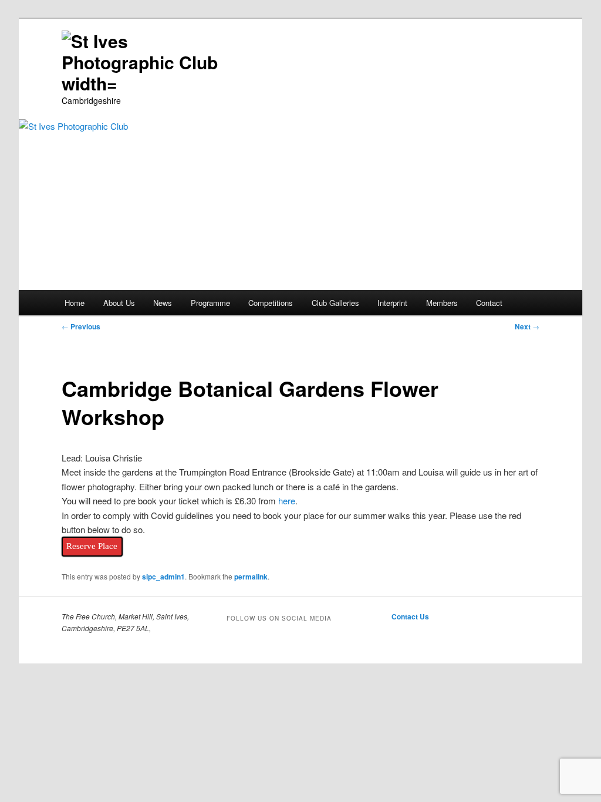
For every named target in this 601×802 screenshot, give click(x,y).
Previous (81, 326)
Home (75, 302)
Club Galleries (335, 302)
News (162, 302)
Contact (489, 302)
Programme (210, 302)
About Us (119, 302)
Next (527, 326)
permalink (251, 576)
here (286, 500)
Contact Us (410, 616)
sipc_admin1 (163, 576)
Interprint (392, 302)
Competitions (270, 302)
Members (442, 302)
